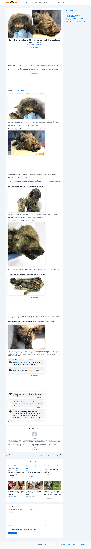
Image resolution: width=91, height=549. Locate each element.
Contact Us (69, 544)
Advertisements (34, 157)
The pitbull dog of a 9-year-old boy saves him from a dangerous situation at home (34, 472)
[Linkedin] (36, 449)
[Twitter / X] (34, 449)
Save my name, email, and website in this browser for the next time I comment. (23, 529)
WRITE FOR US (63, 544)
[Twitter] (11, 421)
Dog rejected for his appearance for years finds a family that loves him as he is (16, 493)
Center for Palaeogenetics (22, 90)
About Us (78, 545)
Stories (9, 477)
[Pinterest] (13, 421)
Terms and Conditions (70, 545)
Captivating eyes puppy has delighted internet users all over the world (52, 471)
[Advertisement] (34, 55)
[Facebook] (8, 421)
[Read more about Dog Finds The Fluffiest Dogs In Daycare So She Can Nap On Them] (34, 485)
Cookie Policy (82, 544)
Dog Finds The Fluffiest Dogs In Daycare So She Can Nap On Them (34, 493)
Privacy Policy (75, 544)
